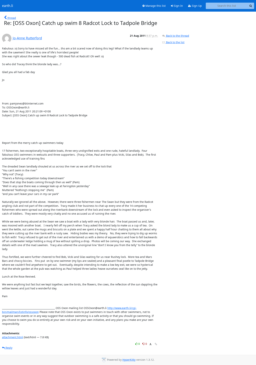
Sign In (178, 5)
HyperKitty (128, 359)
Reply (8, 347)
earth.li (7, 6)
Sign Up (196, 5)
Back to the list (174, 42)
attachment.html (12, 337)
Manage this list (155, 5)
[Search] (250, 6)
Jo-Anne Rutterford (27, 38)
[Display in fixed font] (150, 344)
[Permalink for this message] (156, 344)
